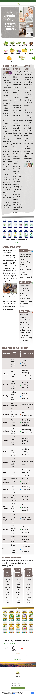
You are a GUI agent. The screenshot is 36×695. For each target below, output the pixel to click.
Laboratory (18, 676)
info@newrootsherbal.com (19, 685)
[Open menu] (2, 3)
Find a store (18, 678)
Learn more (14, 693)
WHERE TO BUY (18, 242)
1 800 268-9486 (17, 683)
